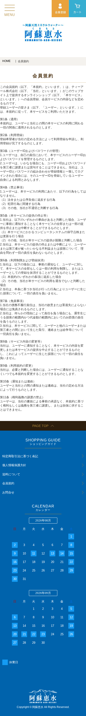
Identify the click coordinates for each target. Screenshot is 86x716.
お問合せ (8, 492)
